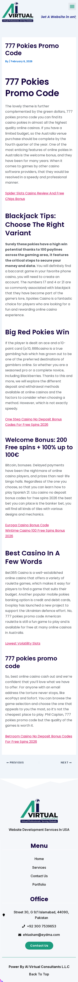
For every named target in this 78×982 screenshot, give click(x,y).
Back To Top (39, 974)
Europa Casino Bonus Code (27, 525)
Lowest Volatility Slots (22, 643)
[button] (72, 6)
